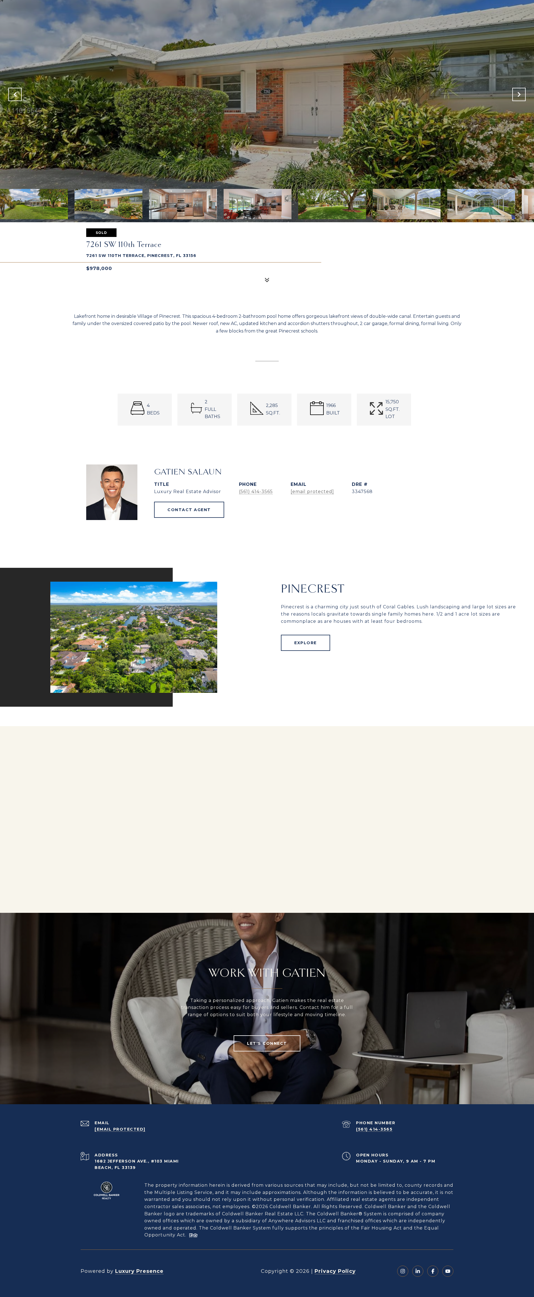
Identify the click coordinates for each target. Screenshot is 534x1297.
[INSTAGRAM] (402, 1271)
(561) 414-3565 (256, 491)
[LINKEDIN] (417, 1271)
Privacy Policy (335, 1271)
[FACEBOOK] (432, 1271)
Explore (305, 642)
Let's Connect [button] (267, 1043)
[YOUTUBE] (447, 1271)
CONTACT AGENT (189, 509)
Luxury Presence (139, 1271)
